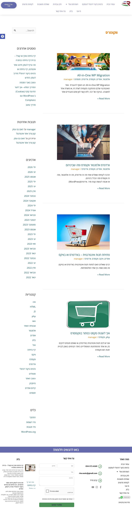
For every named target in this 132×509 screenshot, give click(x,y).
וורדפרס (85, 79)
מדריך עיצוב (31, 104)
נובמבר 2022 (30, 258)
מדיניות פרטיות (124, 502)
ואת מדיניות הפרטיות (48, 499)
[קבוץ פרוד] (100, 480)
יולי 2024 (32, 205)
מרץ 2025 (31, 191)
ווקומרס (92, 79)
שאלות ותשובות (43, 4)
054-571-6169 (91, 466)
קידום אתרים (30, 388)
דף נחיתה (31, 349)
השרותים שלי (73, 4)
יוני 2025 (32, 186)
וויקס (101, 258)
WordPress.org (28, 431)
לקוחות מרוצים (27, 4)
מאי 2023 (31, 243)
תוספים (77, 79)
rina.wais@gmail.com (88, 473)
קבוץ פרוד (93, 480)
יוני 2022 (32, 262)
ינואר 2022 (31, 277)
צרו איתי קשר (61, 11)
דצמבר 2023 (30, 219)
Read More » (103, 98)
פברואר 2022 (30, 272)
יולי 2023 (32, 234)
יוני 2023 (32, 239)
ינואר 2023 (31, 253)
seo (34, 320)
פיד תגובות (31, 426)
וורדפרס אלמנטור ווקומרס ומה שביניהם (88, 165)
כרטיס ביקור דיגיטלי (28, 368)
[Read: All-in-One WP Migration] (83, 61)
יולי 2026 (32, 167)
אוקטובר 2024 (29, 200)
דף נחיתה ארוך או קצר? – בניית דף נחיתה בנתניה (12, 466)
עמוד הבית (111, 4)
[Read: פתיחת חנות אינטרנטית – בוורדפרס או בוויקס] (83, 231)
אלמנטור (106, 79)
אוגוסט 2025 (30, 176)
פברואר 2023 (30, 248)
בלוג (71, 11)
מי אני (79, 11)
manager (31, 129)
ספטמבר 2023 (29, 224)
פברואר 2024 (30, 215)
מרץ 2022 (31, 267)
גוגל (34, 344)
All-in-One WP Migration (93, 75)
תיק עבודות (57, 4)
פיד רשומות (31, 422)
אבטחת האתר (30, 325)
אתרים (99, 79)
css (34, 301)
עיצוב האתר (31, 378)
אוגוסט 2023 (30, 229)
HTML (33, 306)
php (108, 337)
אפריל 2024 (30, 210)
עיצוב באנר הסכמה (28, 82)
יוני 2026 (32, 171)
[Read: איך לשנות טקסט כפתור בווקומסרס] (88, 314)
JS (35, 311)
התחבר (32, 417)
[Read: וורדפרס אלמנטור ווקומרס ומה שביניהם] (83, 141)
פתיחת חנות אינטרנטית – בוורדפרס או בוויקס (84, 255)
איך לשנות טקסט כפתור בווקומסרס (90, 333)
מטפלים (32, 373)
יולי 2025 (32, 181)
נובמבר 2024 (30, 195)
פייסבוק (32, 383)
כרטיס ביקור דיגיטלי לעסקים (92, 4)
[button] (2, 36)
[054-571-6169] (100, 466)
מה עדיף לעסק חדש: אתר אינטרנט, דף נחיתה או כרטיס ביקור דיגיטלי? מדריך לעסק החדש (13, 486)
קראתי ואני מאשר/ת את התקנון (63, 499)
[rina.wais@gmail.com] (100, 473)
